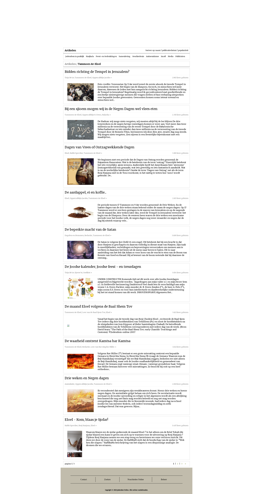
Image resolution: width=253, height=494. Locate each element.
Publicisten (180, 56)
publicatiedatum (169, 50)
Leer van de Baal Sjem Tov (93, 312)
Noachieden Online (136, 479)
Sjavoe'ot (78, 273)
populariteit (183, 50)
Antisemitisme (152, 56)
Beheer (164, 479)
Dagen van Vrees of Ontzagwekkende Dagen (99, 147)
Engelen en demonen (74, 235)
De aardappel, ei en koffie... (85, 192)
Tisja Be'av (69, 78)
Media (170, 56)
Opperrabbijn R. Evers (91, 115)
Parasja (128, 42)
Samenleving (124, 56)
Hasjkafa (90, 56)
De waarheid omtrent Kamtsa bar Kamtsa (97, 341)
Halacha (105, 115)
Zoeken (107, 479)
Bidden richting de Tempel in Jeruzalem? (97, 72)
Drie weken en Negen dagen (87, 378)
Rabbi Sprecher (76, 153)
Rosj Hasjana (84, 425)
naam (157, 50)
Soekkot (86, 273)
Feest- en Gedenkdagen (106, 56)
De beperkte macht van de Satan (90, 230)
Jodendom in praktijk (74, 56)
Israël (163, 56)
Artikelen (95, 42)
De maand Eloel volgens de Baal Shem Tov (98, 306)
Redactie (88, 235)
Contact (83, 479)
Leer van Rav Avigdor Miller (103, 347)
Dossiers (112, 42)
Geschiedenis (138, 56)
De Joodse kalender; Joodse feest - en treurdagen (103, 267)
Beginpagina (73, 42)
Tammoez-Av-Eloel (83, 78)
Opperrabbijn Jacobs (101, 78)
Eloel (67, 153)
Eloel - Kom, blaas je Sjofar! (86, 420)
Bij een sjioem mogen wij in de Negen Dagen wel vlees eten (111, 109)
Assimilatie (69, 384)
